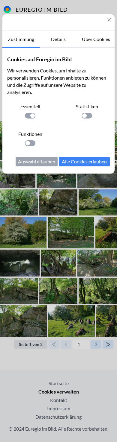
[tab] (21, 39)
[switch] (30, 116)
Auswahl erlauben (36, 161)
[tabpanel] (58, 111)
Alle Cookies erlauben (84, 161)
